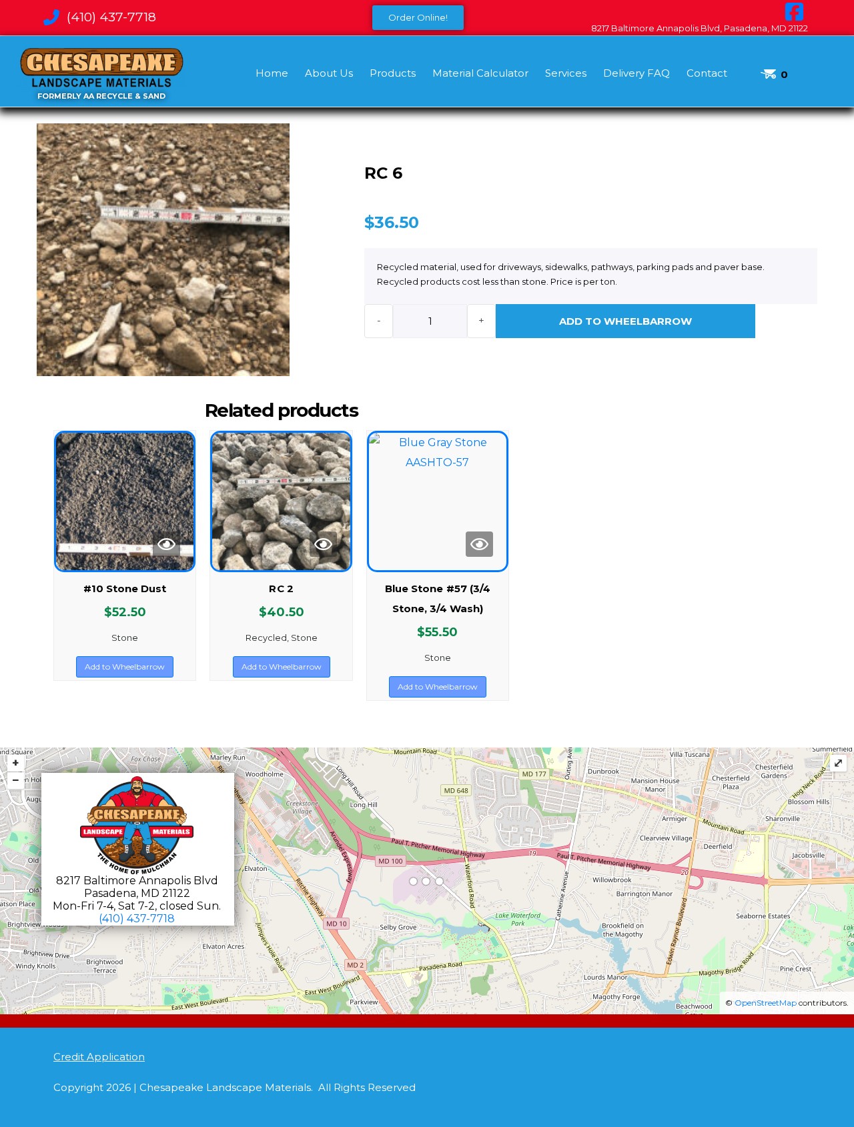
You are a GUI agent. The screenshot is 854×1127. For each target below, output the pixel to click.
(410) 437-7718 (137, 918)
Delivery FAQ (636, 73)
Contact (707, 73)
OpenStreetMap (766, 1003)
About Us (329, 73)
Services (565, 73)
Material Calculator (480, 73)
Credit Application (99, 1056)
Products (393, 73)
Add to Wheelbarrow (625, 321)
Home (272, 73)
